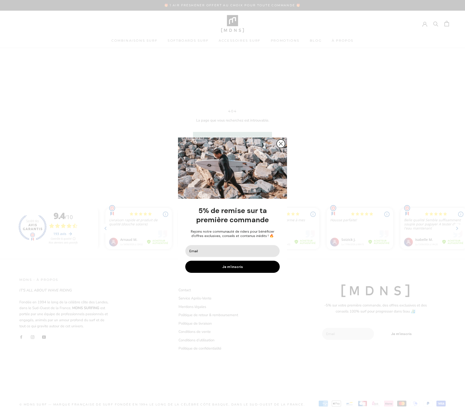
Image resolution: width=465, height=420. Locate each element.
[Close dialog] (281, 143)
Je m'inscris (232, 267)
